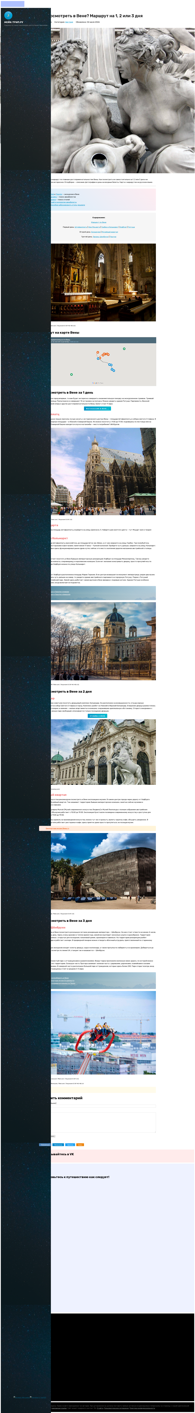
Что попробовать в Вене (58, 978)
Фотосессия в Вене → (97, 409)
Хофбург (123, 227)
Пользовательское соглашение (116, 1408)
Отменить (51, 1136)
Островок (52, 200)
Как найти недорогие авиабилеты (62, 202)
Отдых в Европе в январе (58, 592)
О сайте (100, 1408)
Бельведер (96, 232)
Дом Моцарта (94, 227)
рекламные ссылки (59, 1408)
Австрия (69, 22)
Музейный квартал (110, 232)
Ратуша (131, 227)
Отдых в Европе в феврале (59, 594)
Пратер (113, 237)
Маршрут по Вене (98, 222)
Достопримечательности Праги (61, 983)
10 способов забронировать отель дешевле (66, 205)
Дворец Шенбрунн (101, 237)
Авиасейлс (52, 197)
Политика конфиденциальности (142, 1408)
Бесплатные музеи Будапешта (61, 981)
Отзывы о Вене (97, 716)
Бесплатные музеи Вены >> (57, 828)
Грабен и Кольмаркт (109, 227)
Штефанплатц (81, 227)
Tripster (59, 194)
